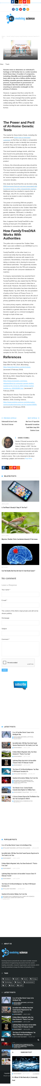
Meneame (28, 2)
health (17, 979)
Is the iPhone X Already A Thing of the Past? (14, 507)
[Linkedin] (24, 9)
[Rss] (27, 9)
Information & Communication (15, 55)
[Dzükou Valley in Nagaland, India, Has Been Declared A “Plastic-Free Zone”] (6, 754)
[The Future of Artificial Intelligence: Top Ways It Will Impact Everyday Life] (6, 771)
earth (21, 985)
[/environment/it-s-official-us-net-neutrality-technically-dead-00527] (25, 1064)
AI (5, 985)
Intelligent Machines (20, 737)
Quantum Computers (20, 782)
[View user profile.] (7, 442)
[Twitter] (17, 9)
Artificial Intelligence (23, 848)
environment (30, 982)
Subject (4, 628)
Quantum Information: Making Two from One (25, 778)
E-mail (4, 600)
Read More (28, 458)
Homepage (5, 618)
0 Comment (36, 1073)
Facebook (12, 2)
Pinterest (24, 2)
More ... (33, 967)
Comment (5, 639)
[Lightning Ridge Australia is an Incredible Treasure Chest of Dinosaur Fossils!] (6, 762)
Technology (8, 982)
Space (19, 982)
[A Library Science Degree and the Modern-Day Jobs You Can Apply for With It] (6, 798)
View (1, 64)
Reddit (20, 2)
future (25, 979)
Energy (34, 979)
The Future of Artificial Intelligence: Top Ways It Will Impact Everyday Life (26, 770)
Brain (12, 985)
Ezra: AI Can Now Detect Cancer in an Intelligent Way (23, 733)
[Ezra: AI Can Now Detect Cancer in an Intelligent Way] (6, 734)
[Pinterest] (20, 9)
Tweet (16, 2)
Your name (6, 590)
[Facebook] (13, 9)
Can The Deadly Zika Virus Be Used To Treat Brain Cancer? (18, 570)
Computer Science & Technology (24, 781)
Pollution (25, 792)
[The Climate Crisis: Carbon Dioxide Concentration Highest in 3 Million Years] (6, 790)
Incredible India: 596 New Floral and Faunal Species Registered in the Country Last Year (25, 744)
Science (7, 979)
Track (7, 64)
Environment (17, 1073)
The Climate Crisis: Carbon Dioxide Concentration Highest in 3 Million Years (24, 788)
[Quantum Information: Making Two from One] (6, 780)
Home (3, 36)
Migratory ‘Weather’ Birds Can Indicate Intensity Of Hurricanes (20, 539)
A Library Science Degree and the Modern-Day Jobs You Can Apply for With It (26, 797)
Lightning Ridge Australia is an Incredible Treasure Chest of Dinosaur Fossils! (24, 761)
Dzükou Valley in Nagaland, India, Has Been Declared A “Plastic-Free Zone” (25, 753)
